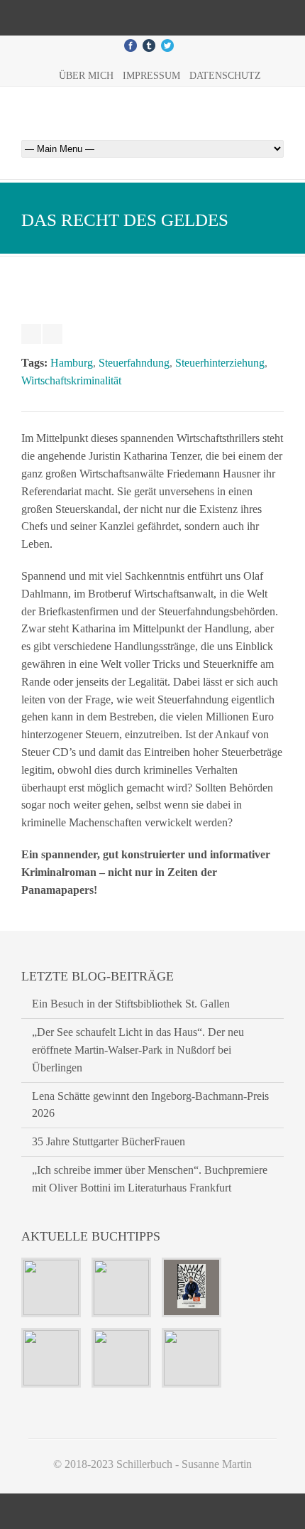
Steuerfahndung (134, 363)
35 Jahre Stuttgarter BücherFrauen (108, 1141)
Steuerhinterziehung (220, 363)
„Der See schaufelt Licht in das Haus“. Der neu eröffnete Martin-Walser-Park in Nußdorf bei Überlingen (138, 1050)
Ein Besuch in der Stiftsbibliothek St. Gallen (131, 1004)
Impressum (151, 75)
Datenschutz (225, 75)
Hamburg (71, 363)
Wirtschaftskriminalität (71, 380)
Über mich (86, 75)
